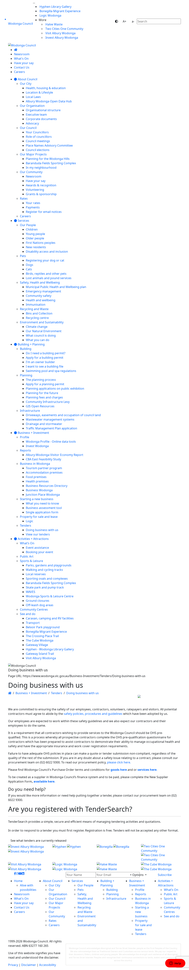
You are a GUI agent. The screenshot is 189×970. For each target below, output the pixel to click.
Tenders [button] (140, 934)
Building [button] (112, 890)
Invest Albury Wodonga (61, 38)
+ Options (137, 875)
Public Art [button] (170, 894)
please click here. (119, 762)
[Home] (15, 50)
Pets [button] (81, 890)
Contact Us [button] (21, 907)
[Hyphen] (72, 853)
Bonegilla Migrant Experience (59, 11)
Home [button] (18, 881)
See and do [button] (171, 916)
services (143, 770)
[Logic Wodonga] (72, 866)
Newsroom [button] (22, 894)
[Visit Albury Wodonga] (28, 866)
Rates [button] (52, 921)
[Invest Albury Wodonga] (28, 853)
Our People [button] (85, 885)
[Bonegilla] (116, 853)
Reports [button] (140, 894)
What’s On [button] (171, 890)
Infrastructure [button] (116, 899)
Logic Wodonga (50, 15)
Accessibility (47, 965)
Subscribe (165, 875)
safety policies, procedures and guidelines (93, 714)
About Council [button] (52, 881)
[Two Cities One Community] (161, 853)
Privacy (13, 965)
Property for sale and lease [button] (143, 925)
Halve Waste (54, 24)
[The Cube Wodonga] (161, 866)
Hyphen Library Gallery (55, 7)
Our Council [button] (57, 899)
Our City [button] (54, 885)
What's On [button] (21, 899)
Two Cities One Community (64, 29)
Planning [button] (112, 894)
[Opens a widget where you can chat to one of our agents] (175, 963)
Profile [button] (139, 890)
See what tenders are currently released (38, 841)
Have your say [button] (24, 903)
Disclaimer (28, 965)
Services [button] (77, 881)
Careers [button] (19, 912)
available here (44, 781)
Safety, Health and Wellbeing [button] (85, 898)
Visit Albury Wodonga (60, 33)
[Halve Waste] (116, 866)
